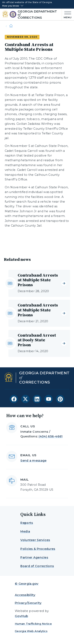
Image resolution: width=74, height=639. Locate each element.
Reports (26, 523)
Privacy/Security (28, 603)
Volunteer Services (35, 540)
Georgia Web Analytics (31, 631)
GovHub (21, 616)
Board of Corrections (37, 566)
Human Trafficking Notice (33, 623)
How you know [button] (10, 6)
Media (25, 531)
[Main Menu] (67, 14)
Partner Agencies (34, 557)
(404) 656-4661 (51, 436)
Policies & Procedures (37, 549)
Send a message (33, 460)
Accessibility (25, 595)
